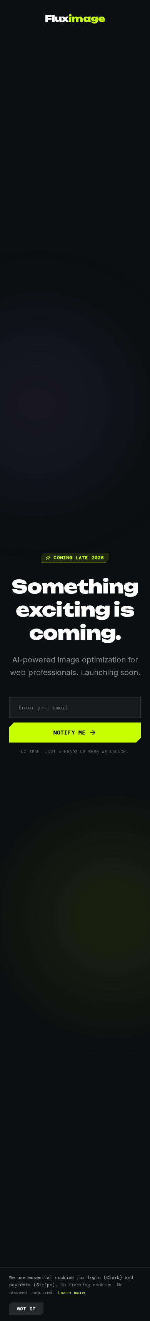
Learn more (71, 1292)
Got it (26, 1309)
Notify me (69, 732)
